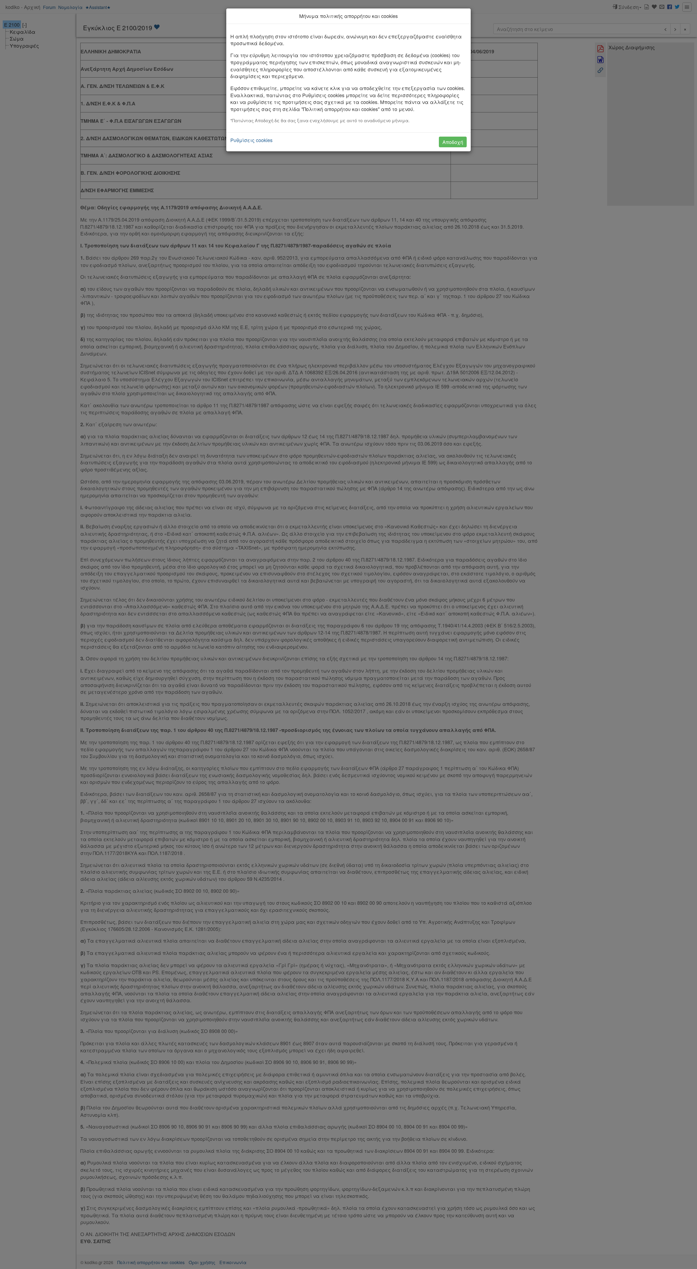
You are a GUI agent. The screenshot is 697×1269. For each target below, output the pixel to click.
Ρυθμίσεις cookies (251, 140)
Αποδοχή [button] (452, 141)
